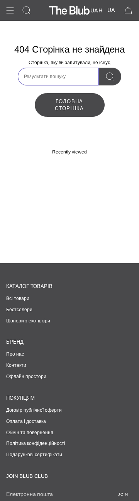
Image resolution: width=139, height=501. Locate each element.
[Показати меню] (10, 10)
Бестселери (19, 309)
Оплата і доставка (26, 421)
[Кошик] (128, 10)
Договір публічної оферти (34, 410)
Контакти (16, 365)
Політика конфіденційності (35, 443)
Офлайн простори (26, 376)
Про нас (15, 354)
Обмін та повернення (29, 432)
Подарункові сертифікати (34, 454)
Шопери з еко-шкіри (28, 321)
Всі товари (17, 298)
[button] (26, 10)
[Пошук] (110, 76)
